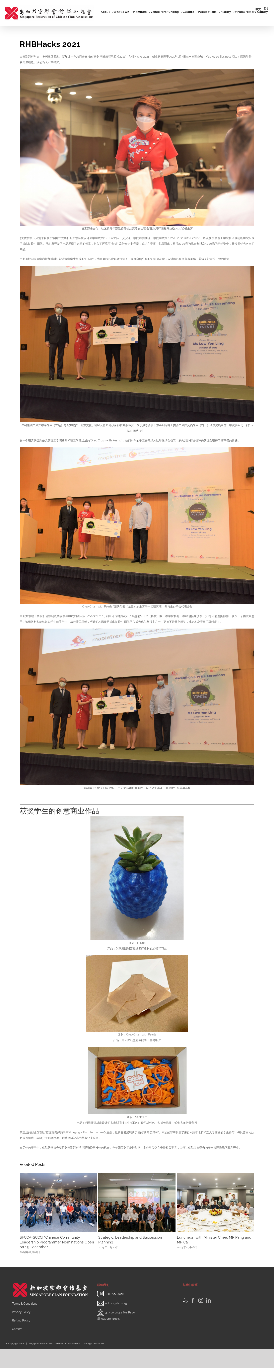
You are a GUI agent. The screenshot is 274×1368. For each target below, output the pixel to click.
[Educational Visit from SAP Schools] (137, 1202)
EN (266, 8)
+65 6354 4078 (114, 1313)
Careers (17, 1348)
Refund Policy (21, 1339)
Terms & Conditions (24, 1322)
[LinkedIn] (208, 1319)
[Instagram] (200, 1319)
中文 (258, 9)
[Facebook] (193, 1319)
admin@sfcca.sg (116, 1322)
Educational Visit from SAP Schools (127, 1237)
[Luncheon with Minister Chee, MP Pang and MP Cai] (58, 1202)
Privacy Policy (21, 1331)
